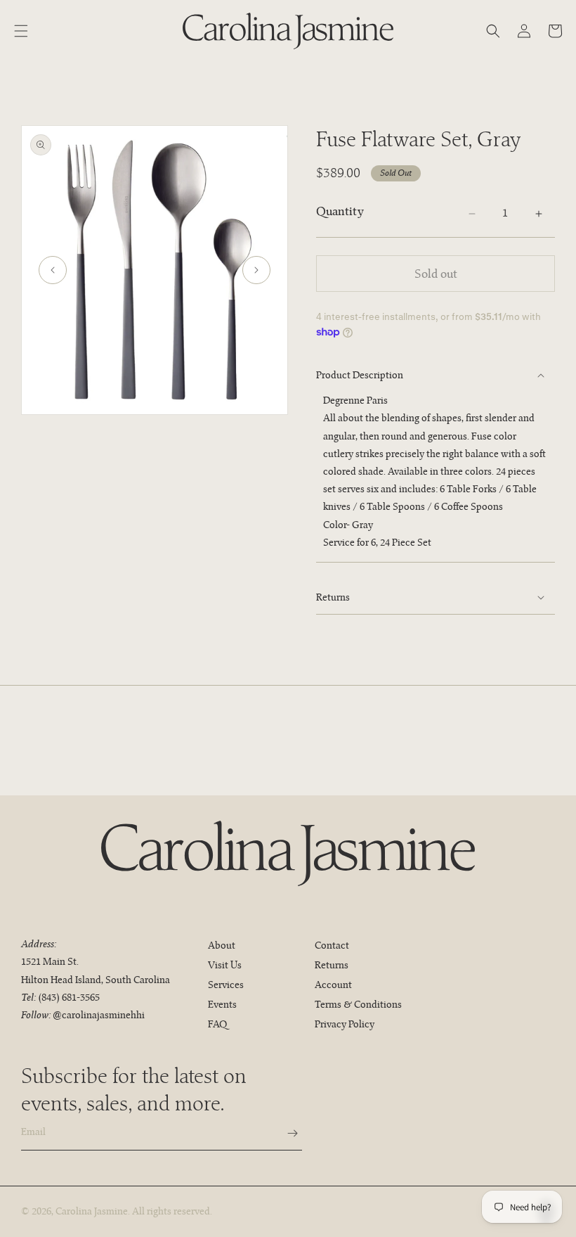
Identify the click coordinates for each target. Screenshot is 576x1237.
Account (333, 984)
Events (222, 1004)
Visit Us (225, 965)
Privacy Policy (344, 1024)
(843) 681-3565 (69, 997)
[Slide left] (53, 270)
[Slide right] (256, 270)
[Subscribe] (285, 1133)
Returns (331, 965)
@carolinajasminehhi (99, 1014)
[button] (21, 30)
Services (226, 984)
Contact (332, 945)
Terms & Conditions (358, 1004)
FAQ (217, 1024)
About (221, 945)
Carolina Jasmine (91, 1211)
